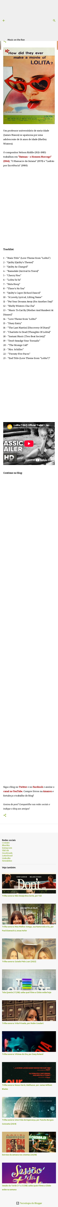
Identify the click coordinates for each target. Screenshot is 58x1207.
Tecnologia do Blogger (30, 1203)
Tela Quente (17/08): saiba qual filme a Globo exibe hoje (26, 992)
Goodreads (7, 853)
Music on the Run (16, 40)
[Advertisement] (33, 19)
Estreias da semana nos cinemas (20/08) (19, 1155)
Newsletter (7, 861)
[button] (4, 41)
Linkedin (6, 858)
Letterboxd (7, 855)
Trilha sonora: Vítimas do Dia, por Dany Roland (22, 1054)
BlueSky (6, 845)
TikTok (5, 850)
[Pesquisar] (54, 20)
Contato (6, 842)
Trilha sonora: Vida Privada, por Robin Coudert (23, 1023)
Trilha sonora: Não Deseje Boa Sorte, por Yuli (22, 896)
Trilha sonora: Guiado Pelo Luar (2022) (19, 961)
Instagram (7, 848)
